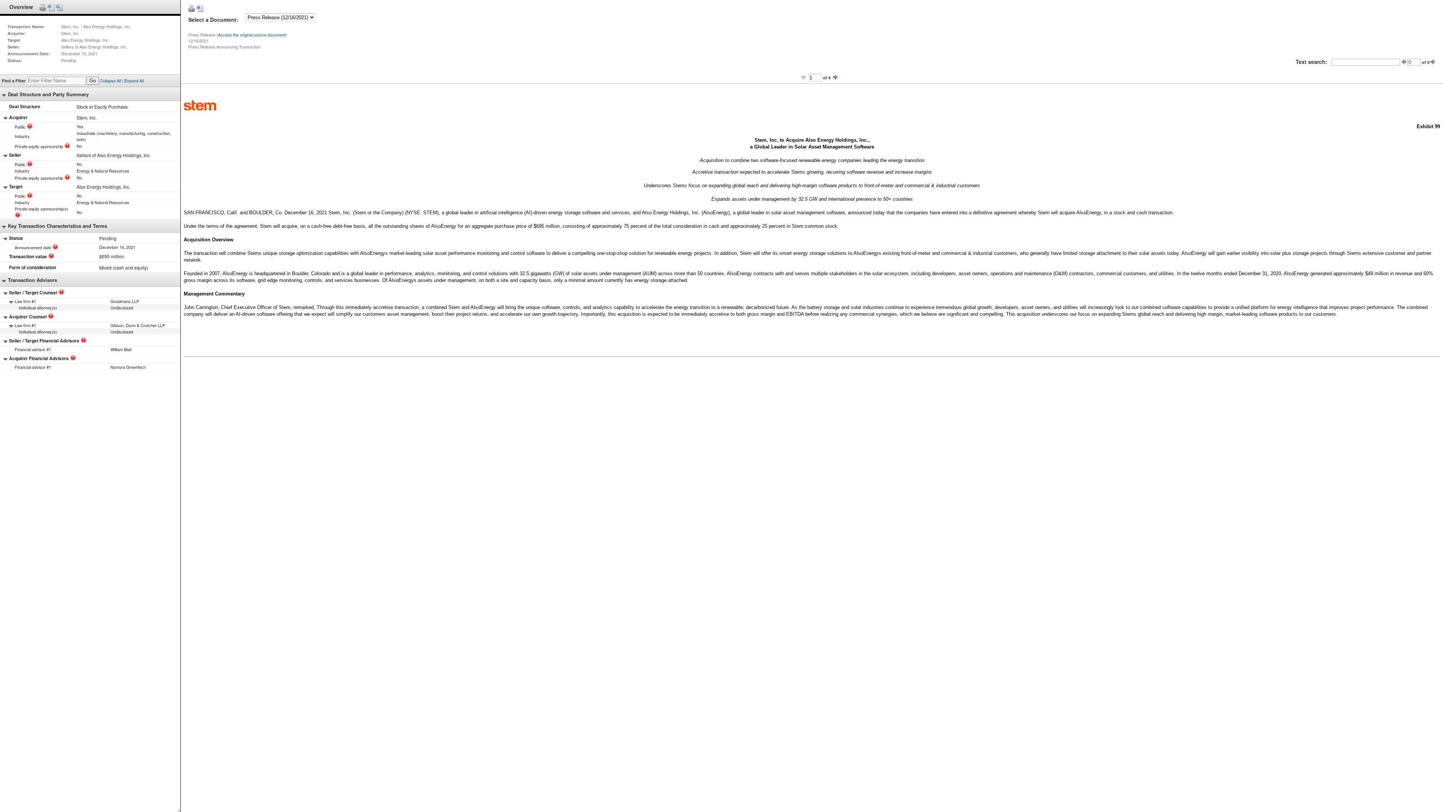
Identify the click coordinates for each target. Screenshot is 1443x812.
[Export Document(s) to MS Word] (200, 8)
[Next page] (835, 77)
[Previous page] (803, 77)
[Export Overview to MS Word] (51, 7)
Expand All (134, 80)
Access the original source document (252, 35)
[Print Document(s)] (191, 8)
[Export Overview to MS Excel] (59, 7)
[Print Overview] (42, 7)
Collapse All (110, 80)
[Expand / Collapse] (4, 95)
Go (92, 80)
